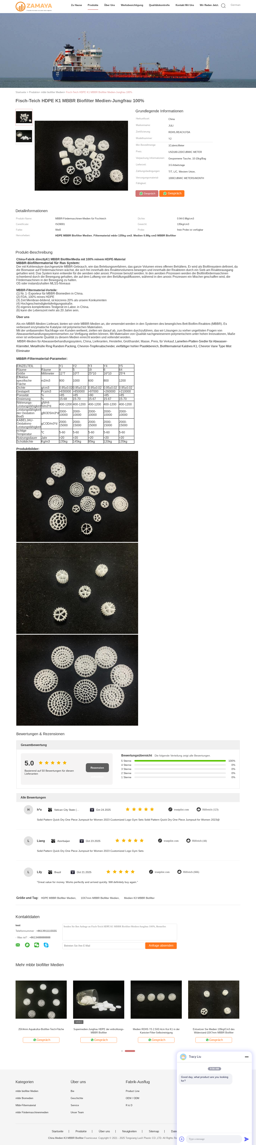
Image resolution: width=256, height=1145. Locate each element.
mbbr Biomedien (24, 1098)
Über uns (109, 5)
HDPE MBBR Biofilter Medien (58, 897)
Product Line (132, 1091)
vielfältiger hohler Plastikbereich (137, 346)
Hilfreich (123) (210, 809)
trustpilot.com (181, 809)
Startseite (57, 1131)
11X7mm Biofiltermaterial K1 (156, 1029)
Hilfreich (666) (191, 872)
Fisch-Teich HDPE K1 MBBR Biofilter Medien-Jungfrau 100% (99, 92)
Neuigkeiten (129, 1131)
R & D (129, 1105)
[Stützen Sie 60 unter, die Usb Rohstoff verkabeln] (41, 999)
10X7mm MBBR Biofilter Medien (100, 897)
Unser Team (77, 1112)
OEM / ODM (132, 1098)
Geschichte (77, 1098)
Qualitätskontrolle (159, 5)
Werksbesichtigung (132, 5)
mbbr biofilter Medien (27, 1091)
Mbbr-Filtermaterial (26, 1105)
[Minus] (246, 1057)
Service (75, 1105)
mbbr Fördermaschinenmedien (32, 1112)
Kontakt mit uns (185, 5)
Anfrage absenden (161, 945)
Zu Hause (76, 5)
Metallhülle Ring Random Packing (53, 346)
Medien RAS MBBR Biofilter (98, 1029)
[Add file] (181, 1139)
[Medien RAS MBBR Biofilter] (98, 999)
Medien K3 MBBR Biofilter (139, 897)
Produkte (93, 5)
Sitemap (154, 1131)
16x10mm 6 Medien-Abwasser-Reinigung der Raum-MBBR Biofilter (214, 1031)
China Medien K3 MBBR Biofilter (66, 1138)
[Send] (247, 1139)
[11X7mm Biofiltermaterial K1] (156, 999)
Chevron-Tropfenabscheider (96, 346)
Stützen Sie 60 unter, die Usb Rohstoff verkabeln (41, 1031)
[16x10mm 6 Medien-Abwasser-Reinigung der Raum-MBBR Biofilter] (213, 999)
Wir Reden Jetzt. (209, 5)
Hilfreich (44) (199, 840)
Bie (72, 1091)
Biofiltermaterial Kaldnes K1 (178, 346)
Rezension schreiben (97, 769)
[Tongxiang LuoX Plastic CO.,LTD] (34, 6)
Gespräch (149, 193)
